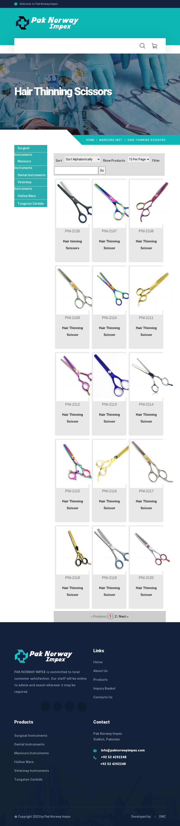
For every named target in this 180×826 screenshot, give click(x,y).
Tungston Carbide (31, 203)
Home (90, 140)
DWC (162, 816)
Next (122, 616)
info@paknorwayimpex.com (123, 750)
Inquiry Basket (104, 688)
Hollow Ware (27, 196)
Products (100, 680)
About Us (100, 671)
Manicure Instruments (31, 753)
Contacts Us (102, 697)
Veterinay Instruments (31, 771)
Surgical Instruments (30, 736)
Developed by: (141, 816)
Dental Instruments (32, 175)
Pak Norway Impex (57, 816)
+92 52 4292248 (113, 757)
